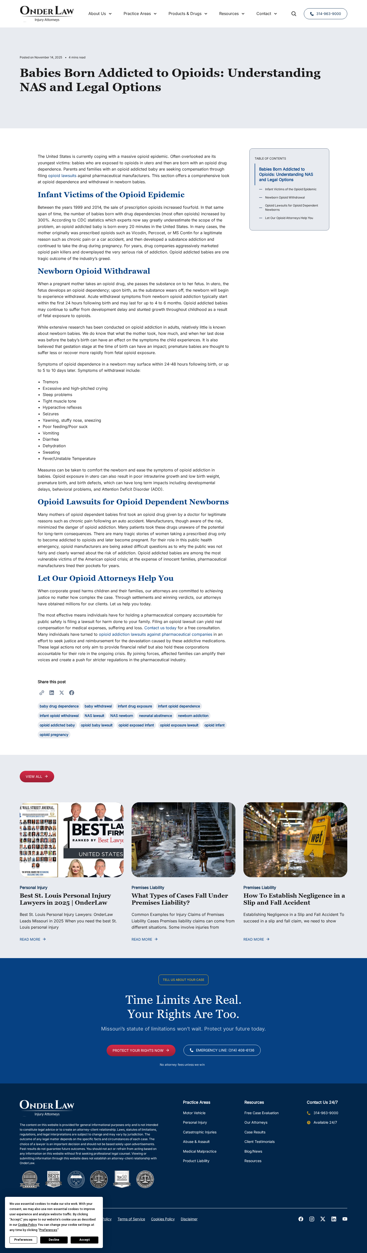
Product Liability (196, 1161)
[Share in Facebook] (72, 692)
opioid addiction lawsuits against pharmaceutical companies (155, 634)
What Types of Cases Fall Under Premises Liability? (180, 899)
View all (34, 776)
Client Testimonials (259, 1141)
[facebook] (300, 1219)
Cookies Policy (163, 1219)
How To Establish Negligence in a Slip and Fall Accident (294, 899)
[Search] (293, 13)
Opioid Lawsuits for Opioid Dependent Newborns (291, 208)
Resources (252, 1161)
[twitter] (322, 1219)
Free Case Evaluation (261, 1113)
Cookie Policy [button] (27, 1225)
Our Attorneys (255, 1122)
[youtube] (344, 1219)
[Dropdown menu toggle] (110, 14)
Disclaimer (189, 1219)
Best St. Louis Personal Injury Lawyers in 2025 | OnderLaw (65, 899)
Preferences (23, 1240)
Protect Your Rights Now (138, 1050)
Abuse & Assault (196, 1141)
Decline (54, 1240)
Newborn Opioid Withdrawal (285, 197)
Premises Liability (148, 887)
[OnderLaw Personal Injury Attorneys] (47, 14)
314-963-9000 (328, 13)
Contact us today (160, 627)
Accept (84, 1240)
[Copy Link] (42, 692)
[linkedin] (333, 1219)
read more (30, 939)
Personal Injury (33, 887)
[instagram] (311, 1219)
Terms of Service (131, 1219)
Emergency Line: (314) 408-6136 (225, 1050)
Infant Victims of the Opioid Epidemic (291, 189)
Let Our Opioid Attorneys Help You (289, 218)
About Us (97, 13)
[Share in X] (62, 692)
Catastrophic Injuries (199, 1132)
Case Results (254, 1132)
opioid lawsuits (62, 175)
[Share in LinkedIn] (52, 692)
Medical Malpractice (199, 1151)
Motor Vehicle (194, 1113)
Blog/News (253, 1151)
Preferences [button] (48, 1230)
